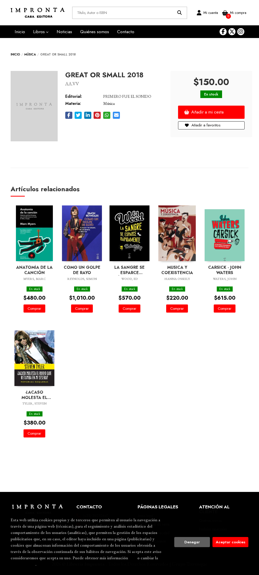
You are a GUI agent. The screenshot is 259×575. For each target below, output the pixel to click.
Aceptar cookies (230, 542)
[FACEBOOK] (223, 31)
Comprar (34, 308)
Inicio (15, 54)
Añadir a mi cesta (207, 112)
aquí (132, 558)
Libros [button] (39, 31)
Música (30, 54)
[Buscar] (180, 12)
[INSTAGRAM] (241, 31)
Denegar (192, 542)
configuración (23, 564)
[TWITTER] (232, 31)
